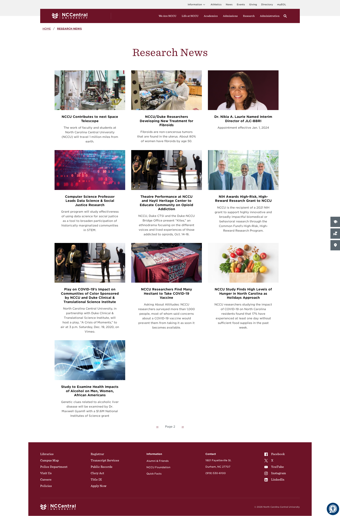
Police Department (53, 466)
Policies (46, 485)
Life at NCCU (190, 16)
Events (241, 4)
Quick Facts (154, 473)
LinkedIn (277, 479)
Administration (269, 16)
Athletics (216, 4)
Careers (45, 479)
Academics (211, 16)
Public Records (101, 466)
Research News (69, 28)
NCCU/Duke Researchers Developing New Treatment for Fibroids (166, 121)
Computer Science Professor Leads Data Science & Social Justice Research (90, 201)
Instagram (278, 473)
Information (195, 4)
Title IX (96, 479)
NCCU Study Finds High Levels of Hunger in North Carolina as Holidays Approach (243, 293)
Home (46, 28)
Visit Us (46, 473)
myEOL (281, 4)
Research (249, 16)
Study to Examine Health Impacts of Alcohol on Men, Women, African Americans (89, 391)
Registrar (97, 454)
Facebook (278, 454)
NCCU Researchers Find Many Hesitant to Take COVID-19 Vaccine (166, 293)
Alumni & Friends (157, 460)
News (229, 4)
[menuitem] (275, 454)
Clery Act (97, 473)
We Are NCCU (167, 16)
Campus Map (49, 460)
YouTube (277, 466)
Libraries (46, 454)
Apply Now (98, 485)
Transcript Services (105, 460)
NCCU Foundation (158, 467)
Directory (267, 4)
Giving (253, 4)
